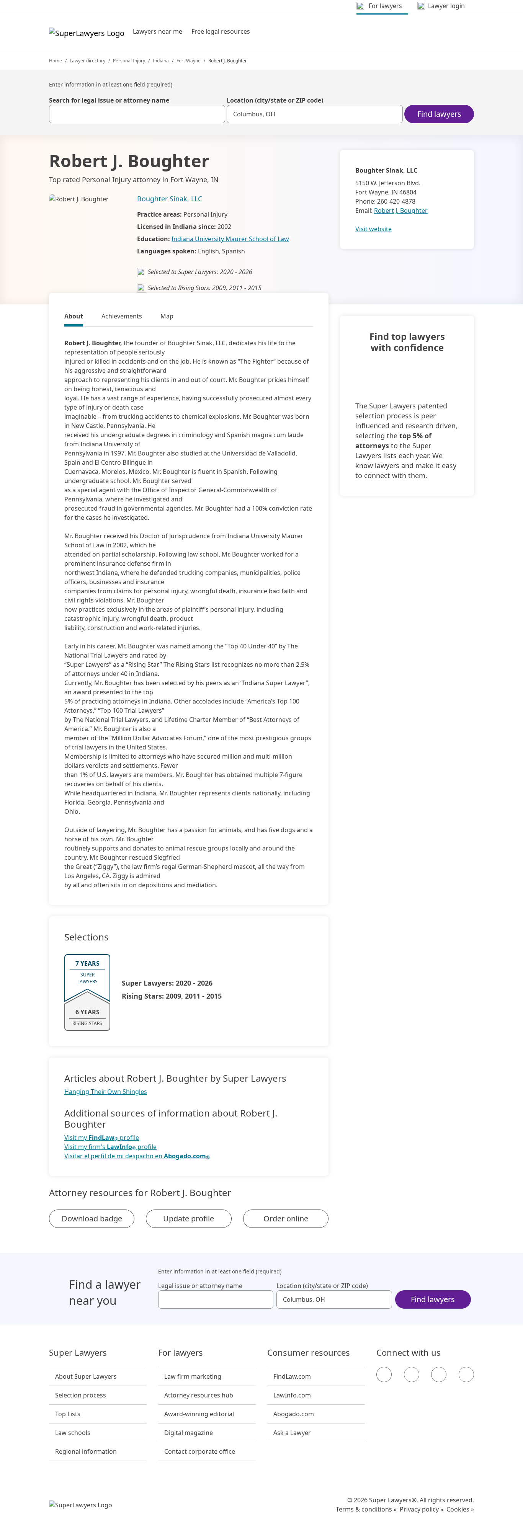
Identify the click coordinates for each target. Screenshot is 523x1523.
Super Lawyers (78, 1352)
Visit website (373, 229)
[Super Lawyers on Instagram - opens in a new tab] (411, 1374)
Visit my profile (101, 1137)
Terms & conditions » (366, 1509)
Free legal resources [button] (220, 31)
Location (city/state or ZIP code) (275, 100)
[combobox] (137, 114)
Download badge (92, 1218)
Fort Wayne (189, 60)
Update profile (188, 1218)
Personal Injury (129, 60)
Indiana (161, 60)
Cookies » (460, 1509)
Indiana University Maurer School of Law (230, 239)
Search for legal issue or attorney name (109, 100)
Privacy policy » (421, 1509)
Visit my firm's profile (110, 1147)
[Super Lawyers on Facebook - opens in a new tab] (384, 1374)
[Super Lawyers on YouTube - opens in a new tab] (438, 1374)
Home (55, 60)
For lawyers (180, 1352)
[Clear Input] (216, 114)
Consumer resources (308, 1352)
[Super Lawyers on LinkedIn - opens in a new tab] (466, 1374)
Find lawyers (439, 114)
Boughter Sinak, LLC (169, 198)
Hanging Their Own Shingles (105, 1091)
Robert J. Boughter (401, 210)
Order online (285, 1218)
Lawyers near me (157, 31)
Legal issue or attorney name (200, 1285)
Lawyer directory (87, 60)
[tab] (73, 317)
